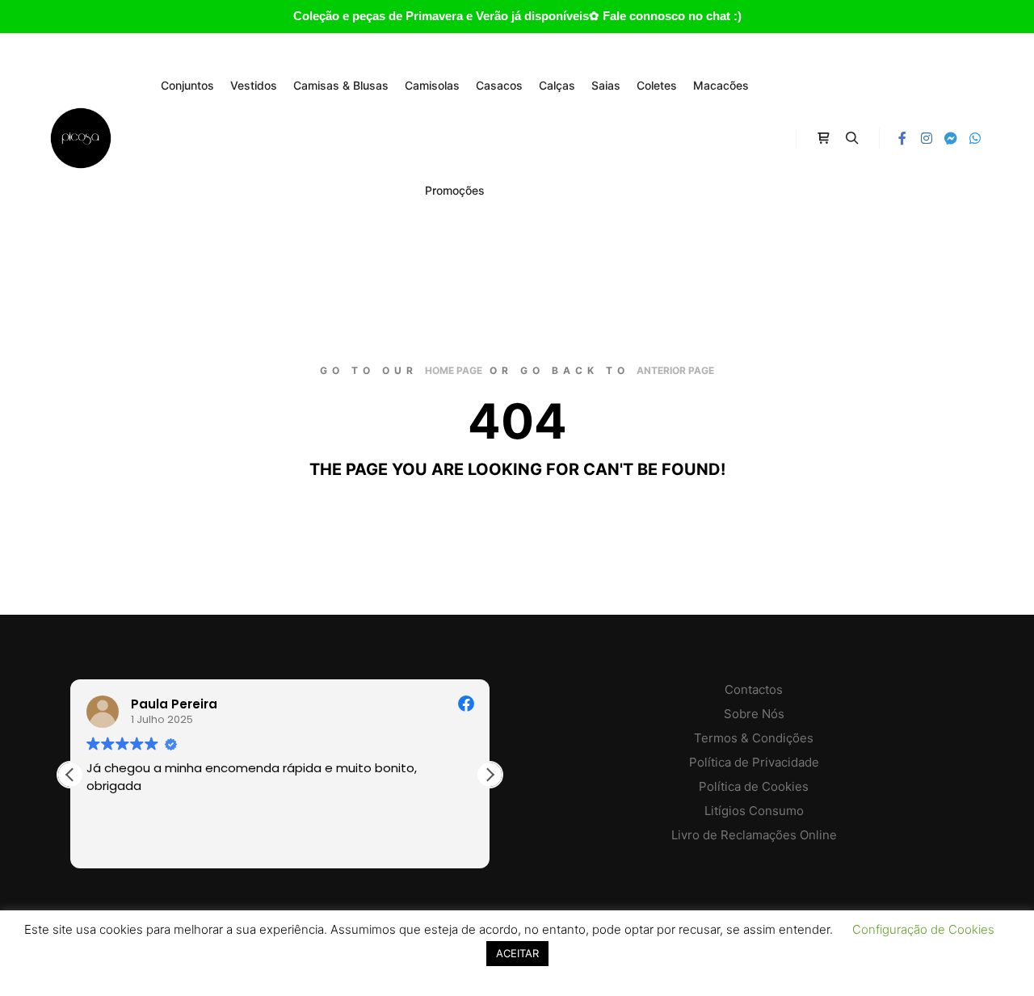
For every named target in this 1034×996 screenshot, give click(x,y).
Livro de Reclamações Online (754, 835)
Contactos (754, 689)
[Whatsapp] (975, 138)
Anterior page (675, 370)
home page (453, 370)
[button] (489, 775)
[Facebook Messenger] (950, 138)
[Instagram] (926, 138)
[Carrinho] (823, 138)
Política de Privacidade (754, 762)
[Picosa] (80, 138)
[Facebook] (902, 138)
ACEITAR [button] (517, 953)
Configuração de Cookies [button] (923, 929)
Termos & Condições (753, 738)
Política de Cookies (754, 786)
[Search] (852, 138)
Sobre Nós (754, 713)
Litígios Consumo (754, 810)
